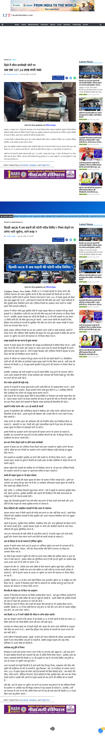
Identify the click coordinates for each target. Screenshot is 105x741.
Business (67, 24)
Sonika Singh (11, 236)
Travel (23, 24)
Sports (52, 24)
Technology (76, 24)
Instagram (33, 165)
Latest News (86, 61)
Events (85, 24)
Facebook (24, 165)
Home (6, 60)
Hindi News (16, 222)
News (17, 24)
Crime (59, 24)
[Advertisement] (52, 40)
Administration (33, 24)
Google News (45, 165)
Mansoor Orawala (12, 74)
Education (44, 24)
